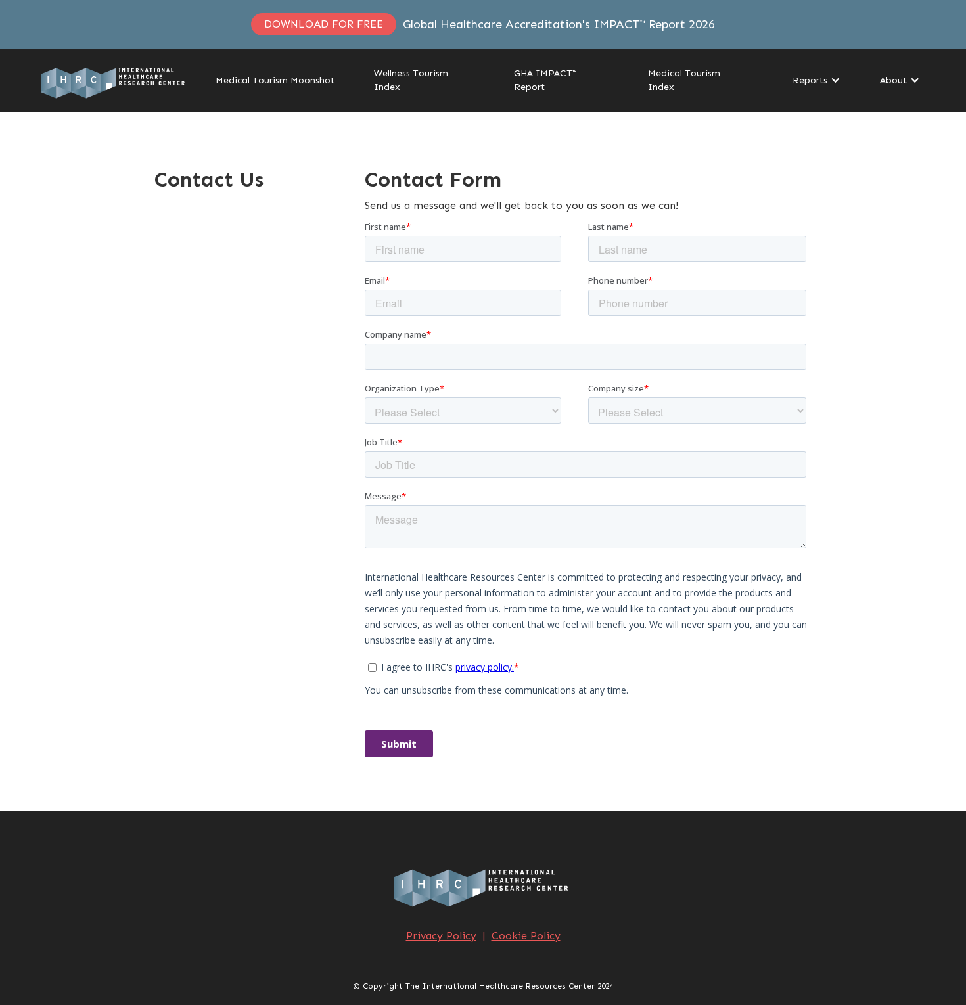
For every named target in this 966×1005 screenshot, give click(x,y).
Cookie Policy (526, 935)
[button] (810, 80)
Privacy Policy (441, 935)
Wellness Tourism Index (411, 80)
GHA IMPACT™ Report (545, 80)
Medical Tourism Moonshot (275, 80)
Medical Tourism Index (684, 80)
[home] (114, 80)
